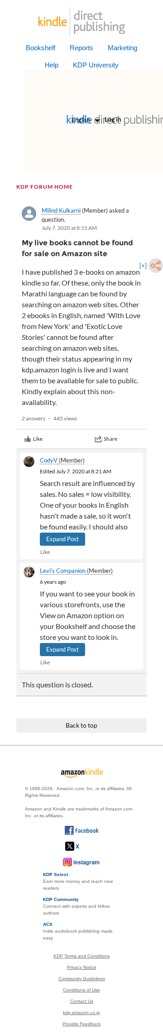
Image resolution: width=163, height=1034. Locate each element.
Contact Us (81, 1001)
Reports (81, 48)
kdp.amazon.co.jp (81, 1012)
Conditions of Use (81, 989)
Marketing (122, 48)
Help (51, 65)
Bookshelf (40, 48)
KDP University (96, 65)
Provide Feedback (81, 1023)
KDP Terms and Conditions (81, 955)
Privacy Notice (81, 967)
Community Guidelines (81, 978)
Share (110, 438)
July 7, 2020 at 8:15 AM (69, 227)
